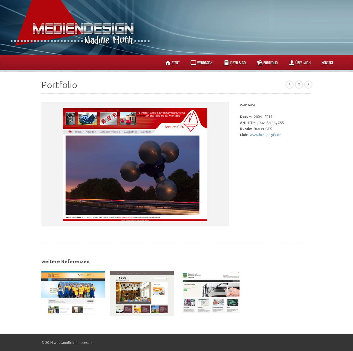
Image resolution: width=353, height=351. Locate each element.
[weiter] (308, 84)
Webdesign (205, 62)
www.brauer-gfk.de (265, 134)
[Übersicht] (299, 84)
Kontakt (327, 62)
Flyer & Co (238, 62)
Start (176, 62)
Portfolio (270, 62)
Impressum (85, 342)
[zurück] (289, 84)
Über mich (303, 62)
